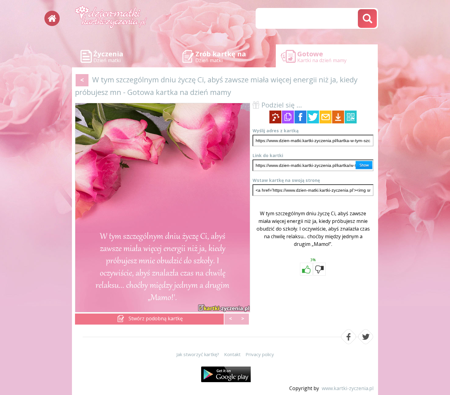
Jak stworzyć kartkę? (197, 354)
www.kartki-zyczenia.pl (347, 388)
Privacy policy (260, 354)
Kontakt (232, 354)
